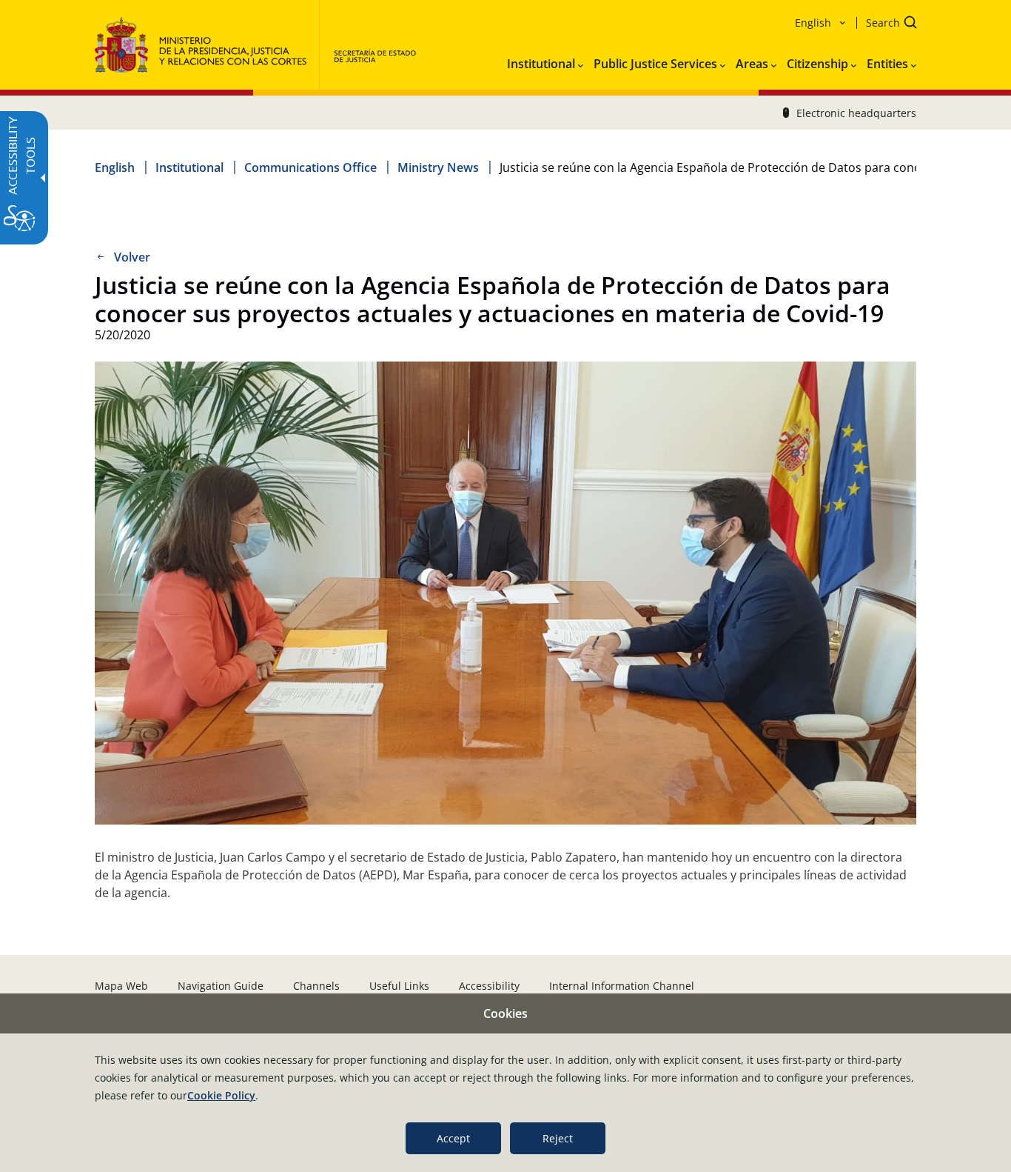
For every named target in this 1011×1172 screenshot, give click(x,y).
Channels (316, 986)
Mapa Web (121, 986)
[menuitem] (545, 61)
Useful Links (399, 986)
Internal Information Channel (621, 986)
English (115, 167)
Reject (558, 1138)
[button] (886, 24)
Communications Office (310, 167)
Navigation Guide (220, 986)
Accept (453, 1138)
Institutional (189, 167)
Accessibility (489, 986)
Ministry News (438, 167)
